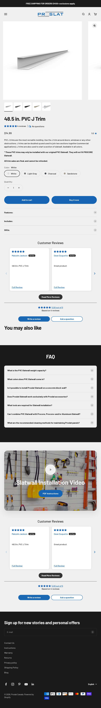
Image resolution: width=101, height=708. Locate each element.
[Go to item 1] (8, 107)
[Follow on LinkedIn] (33, 684)
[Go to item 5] (46, 107)
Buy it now (74, 200)
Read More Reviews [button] (51, 297)
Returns (8, 657)
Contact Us (9, 643)
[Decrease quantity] (8, 188)
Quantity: (8, 181)
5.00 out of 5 (57, 307)
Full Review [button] (17, 287)
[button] (10, 126)
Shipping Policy (11, 667)
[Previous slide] (6, 273)
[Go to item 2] (18, 107)
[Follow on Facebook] (6, 684)
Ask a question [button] (67, 319)
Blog (6, 672)
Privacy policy (10, 662)
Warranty (8, 652)
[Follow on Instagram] (12, 684)
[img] (18, 251)
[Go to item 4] (37, 107)
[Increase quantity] (19, 188)
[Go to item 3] (27, 107)
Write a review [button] (34, 319)
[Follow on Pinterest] (19, 684)
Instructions (10, 648)
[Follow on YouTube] (26, 684)
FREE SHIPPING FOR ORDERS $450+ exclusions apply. (50, 3)
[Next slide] (95, 273)
